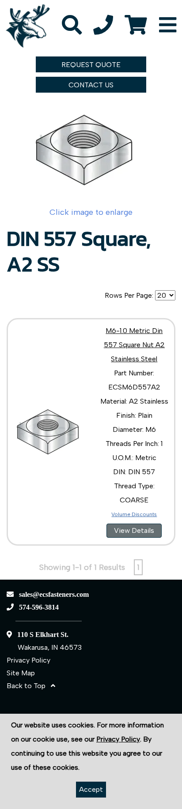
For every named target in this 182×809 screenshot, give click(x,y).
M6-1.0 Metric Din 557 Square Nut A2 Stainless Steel (134, 344)
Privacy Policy (28, 660)
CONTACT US (91, 85)
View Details (134, 530)
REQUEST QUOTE (91, 64)
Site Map (21, 673)
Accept (91, 789)
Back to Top (29, 686)
